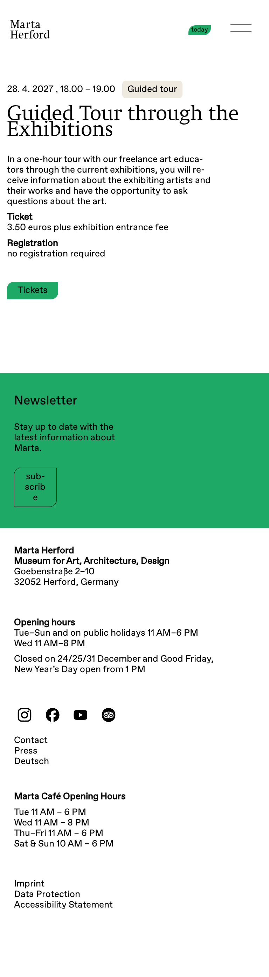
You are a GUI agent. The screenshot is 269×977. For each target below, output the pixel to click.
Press (25, 751)
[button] (152, 89)
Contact (31, 740)
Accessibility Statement (63, 905)
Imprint (29, 884)
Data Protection (47, 894)
